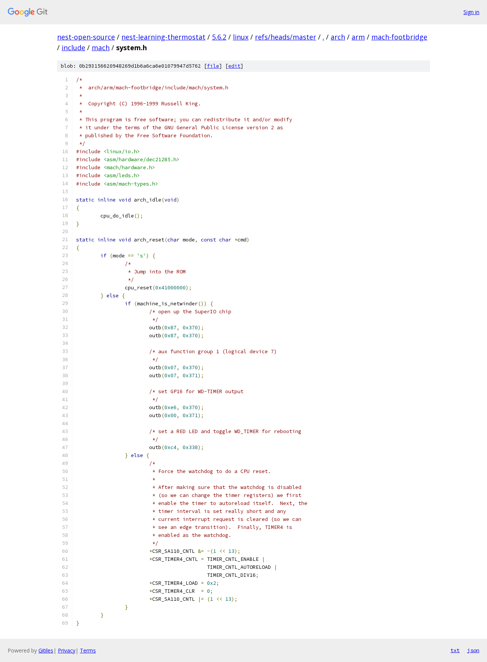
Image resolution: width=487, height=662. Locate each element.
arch (338, 36)
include (73, 47)
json (473, 650)
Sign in (471, 12)
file (213, 66)
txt (455, 650)
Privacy (66, 650)
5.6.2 (219, 36)
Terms (88, 650)
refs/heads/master (285, 36)
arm (358, 36)
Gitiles (45, 650)
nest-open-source (86, 36)
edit (234, 66)
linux (240, 36)
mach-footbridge (399, 36)
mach (101, 47)
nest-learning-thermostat (163, 36)
